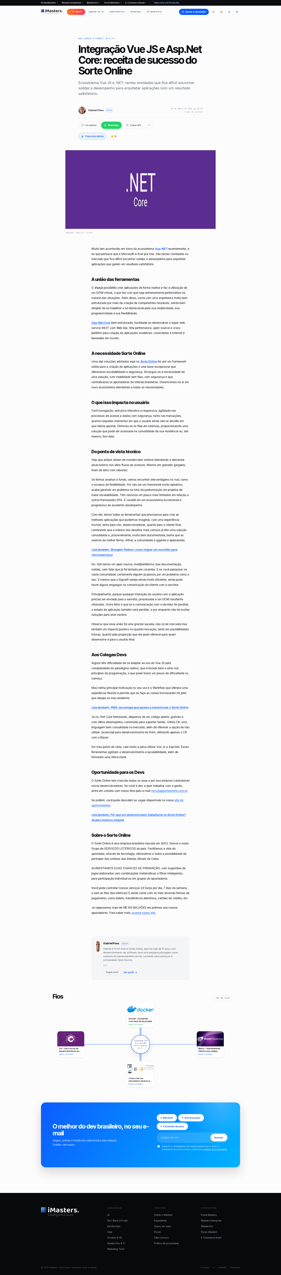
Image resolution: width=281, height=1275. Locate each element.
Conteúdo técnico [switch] (173, 1126)
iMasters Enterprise (72, 2)
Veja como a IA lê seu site (166, 2)
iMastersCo (94, 2)
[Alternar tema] (221, 12)
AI (108, 1215)
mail (105, 965)
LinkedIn (222, 1267)
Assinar (218, 1137)
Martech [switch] (168, 1117)
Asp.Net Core (100, 322)
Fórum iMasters (113, 2)
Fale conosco (161, 1237)
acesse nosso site (143, 912)
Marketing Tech (115, 1249)
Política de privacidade (166, 1243)
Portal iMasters (49, 2)
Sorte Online (148, 361)
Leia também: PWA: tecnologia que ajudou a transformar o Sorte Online (139, 707)
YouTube (204, 1267)
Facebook (235, 1267)
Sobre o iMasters (163, 1215)
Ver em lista (223, 998)
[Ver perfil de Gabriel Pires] (98, 958)
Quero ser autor (162, 1226)
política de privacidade (215, 1149)
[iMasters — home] (51, 11)
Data (109, 1232)
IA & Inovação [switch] (192, 1117)
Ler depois (91, 125)
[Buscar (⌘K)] (213, 12)
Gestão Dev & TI (116, 1243)
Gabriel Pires (111, 943)
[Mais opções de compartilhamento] (149, 125)
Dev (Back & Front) (91, 38)
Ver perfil (130, 972)
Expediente (160, 1220)
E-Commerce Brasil (136, 2)
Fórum (157, 1232)
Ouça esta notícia (92, 136)
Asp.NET (161, 248)
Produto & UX (114, 1237)
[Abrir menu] (237, 12)
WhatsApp (113, 125)
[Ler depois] (229, 12)
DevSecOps (113, 1226)
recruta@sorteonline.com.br (169, 790)
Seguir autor (112, 972)
